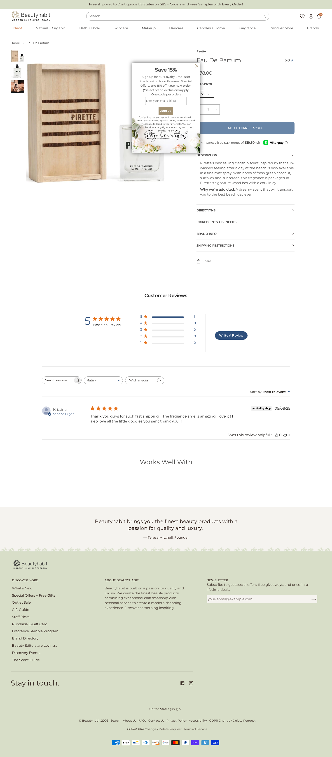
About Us (129, 720)
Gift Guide (20, 610)
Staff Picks (20, 617)
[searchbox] (57, 380)
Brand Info (206, 233)
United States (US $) (163, 709)
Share (207, 261)
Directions (205, 210)
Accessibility (198, 720)
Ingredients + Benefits (216, 222)
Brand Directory (25, 638)
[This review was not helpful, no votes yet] (285, 435)
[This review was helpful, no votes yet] (276, 435)
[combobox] (103, 380)
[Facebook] (182, 683)
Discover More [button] (25, 580)
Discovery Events (26, 653)
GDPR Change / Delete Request (232, 720)
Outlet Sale (21, 602)
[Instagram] (191, 683)
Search (115, 720)
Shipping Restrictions (215, 245)
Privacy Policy (176, 720)
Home (15, 43)
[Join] (310, 599)
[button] (50, 28)
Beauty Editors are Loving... (34, 646)
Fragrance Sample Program (35, 631)
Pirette (201, 51)
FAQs (142, 720)
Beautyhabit (91, 720)
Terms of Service (195, 729)
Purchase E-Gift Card (29, 624)
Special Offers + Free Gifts (33, 595)
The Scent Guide (26, 660)
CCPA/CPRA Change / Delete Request (154, 729)
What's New (22, 588)
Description (206, 155)
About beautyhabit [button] (122, 580)
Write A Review (231, 335)
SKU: (204, 84)
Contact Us (156, 720)
